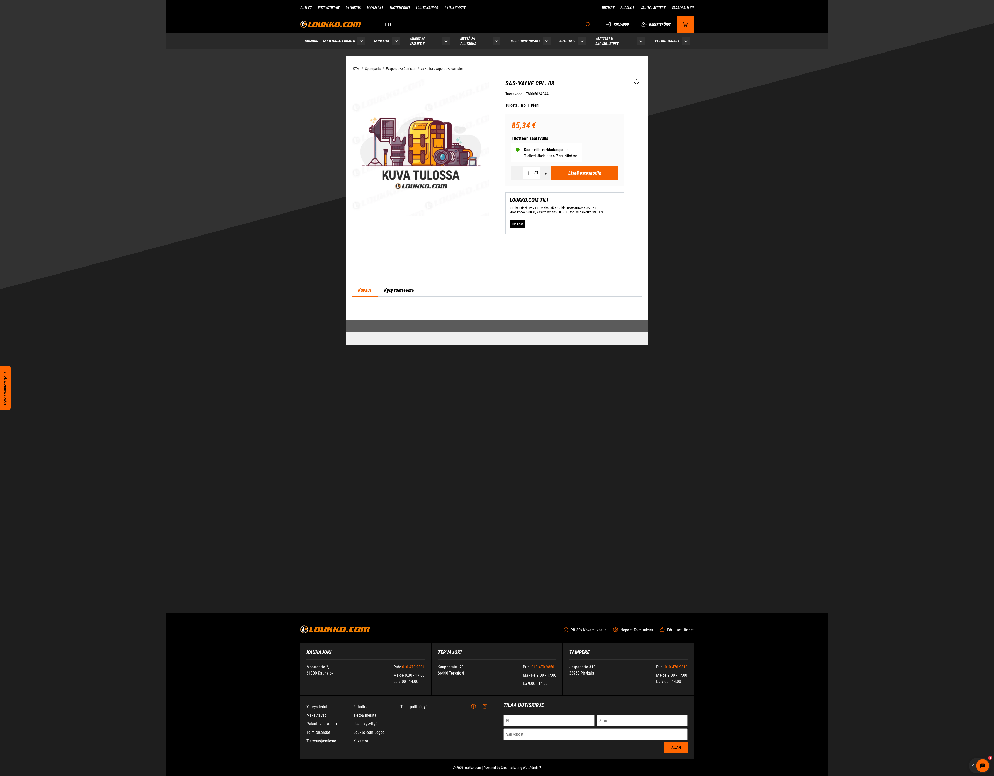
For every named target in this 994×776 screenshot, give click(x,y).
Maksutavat (316, 756)
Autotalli (567, 41)
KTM (356, 68)
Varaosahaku (682, 8)
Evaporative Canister (400, 68)
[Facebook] (473, 747)
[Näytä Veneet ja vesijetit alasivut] (446, 41)
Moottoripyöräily (525, 41)
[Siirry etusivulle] (330, 24)
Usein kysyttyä (365, 764)
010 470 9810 (676, 707)
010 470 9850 (542, 707)
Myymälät (375, 8)
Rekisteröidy (660, 24)
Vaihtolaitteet (652, 8)
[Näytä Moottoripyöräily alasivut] (546, 41)
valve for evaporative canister (442, 68)
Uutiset (608, 8)
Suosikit (627, 8)
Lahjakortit (455, 8)
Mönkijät (381, 41)
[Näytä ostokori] (685, 24)
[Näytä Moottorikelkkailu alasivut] (361, 41)
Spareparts (373, 68)
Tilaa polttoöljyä (414, 747)
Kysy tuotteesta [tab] (399, 429)
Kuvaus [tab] (365, 429)
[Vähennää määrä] (517, 173)
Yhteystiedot (328, 8)
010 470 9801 (413, 707)
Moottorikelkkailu (339, 41)
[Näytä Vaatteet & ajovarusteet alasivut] (641, 41)
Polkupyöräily (667, 41)
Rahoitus (353, 8)
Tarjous (311, 41)
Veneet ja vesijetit (417, 41)
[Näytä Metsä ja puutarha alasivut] (496, 41)
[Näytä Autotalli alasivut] (582, 41)
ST (536, 173)
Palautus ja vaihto (321, 764)
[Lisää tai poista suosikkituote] (636, 81)
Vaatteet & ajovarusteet (606, 41)
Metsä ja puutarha (468, 41)
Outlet (306, 8)
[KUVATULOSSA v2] (420, 147)
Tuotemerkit (399, 8)
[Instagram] (485, 747)
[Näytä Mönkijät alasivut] (396, 41)
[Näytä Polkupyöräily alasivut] (686, 41)
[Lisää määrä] (545, 173)
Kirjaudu (621, 24)
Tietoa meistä (364, 756)
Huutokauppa (427, 8)
